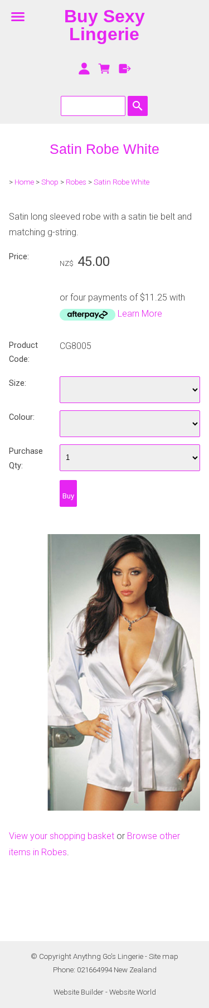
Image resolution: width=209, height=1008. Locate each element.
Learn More (140, 313)
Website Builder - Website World (105, 992)
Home (24, 182)
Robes (76, 182)
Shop (50, 182)
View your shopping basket (61, 836)
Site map (163, 956)
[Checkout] (125, 68)
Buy (68, 496)
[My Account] (84, 68)
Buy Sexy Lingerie (104, 25)
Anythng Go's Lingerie (108, 956)
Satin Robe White (121, 182)
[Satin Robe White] (104, 807)
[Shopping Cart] (104, 68)
